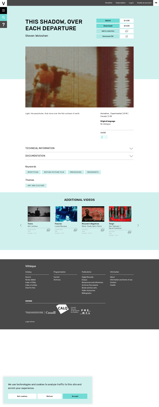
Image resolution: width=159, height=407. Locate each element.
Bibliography (87, 293)
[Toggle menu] (3, 10)
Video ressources (88, 291)
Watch (112, 21)
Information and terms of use (121, 280)
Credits (113, 285)
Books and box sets (89, 288)
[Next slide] (138, 225)
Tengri (111, 224)
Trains (30, 224)
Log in (131, 3)
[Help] (3, 24)
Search (28, 277)
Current (56, 277)
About (112, 277)
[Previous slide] (21, 225)
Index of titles (30, 282)
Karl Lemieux (33, 226)
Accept (75, 396)
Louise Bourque (61, 226)
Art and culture (36, 186)
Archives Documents (90, 285)
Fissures (58, 224)
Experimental (116, 113)
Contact (113, 282)
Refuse (50, 396)
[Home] (3, 3)
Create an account (144, 3)
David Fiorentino (115, 228)
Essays (84, 280)
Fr (156, 3)
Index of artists (31, 285)
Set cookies (22, 396)
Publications (86, 272)
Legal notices (30, 321)
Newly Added (30, 280)
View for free (30, 288)
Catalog (28, 272)
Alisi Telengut (114, 226)
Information (114, 272)
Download (112, 26)
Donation (108, 3)
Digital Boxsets (87, 277)
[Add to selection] (48, 230)
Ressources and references (92, 282)
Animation (104, 113)
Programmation (60, 272)
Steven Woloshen (36, 35)
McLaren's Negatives (90, 224)
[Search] (3, 17)
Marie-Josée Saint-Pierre (92, 226)
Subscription (120, 3)
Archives (57, 280)
